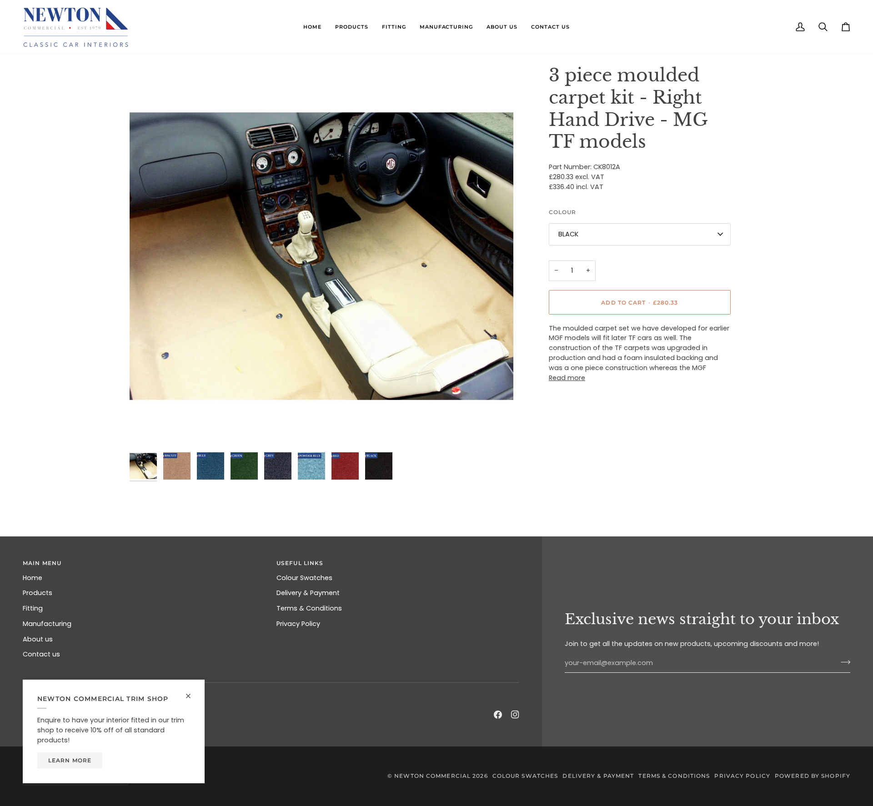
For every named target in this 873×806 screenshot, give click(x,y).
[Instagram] (515, 715)
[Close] (192, 696)
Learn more (69, 760)
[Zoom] (321, 256)
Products (37, 592)
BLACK (568, 233)
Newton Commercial (432, 775)
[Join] (842, 662)
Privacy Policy (298, 623)
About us (38, 639)
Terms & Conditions (309, 608)
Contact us (41, 654)
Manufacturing (47, 623)
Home (32, 577)
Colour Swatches (304, 577)
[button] (312, 27)
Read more (567, 377)
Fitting (33, 608)
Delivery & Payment (308, 592)
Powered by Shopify (812, 775)
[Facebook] (498, 715)
